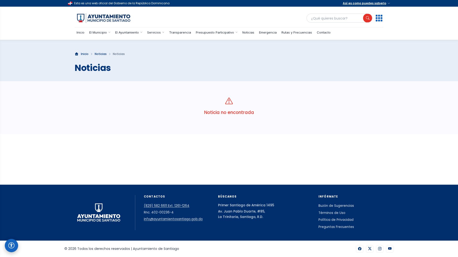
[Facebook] (360, 249)
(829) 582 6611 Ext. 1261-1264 (166, 205)
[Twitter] (370, 249)
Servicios (154, 32)
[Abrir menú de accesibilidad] (11, 245)
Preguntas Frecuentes (336, 227)
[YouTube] (390, 249)
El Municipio (98, 32)
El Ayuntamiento (127, 32)
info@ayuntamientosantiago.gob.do (173, 219)
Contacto (324, 32)
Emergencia (268, 32)
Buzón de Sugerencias (336, 205)
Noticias (248, 32)
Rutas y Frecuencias (296, 32)
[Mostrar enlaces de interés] (379, 18)
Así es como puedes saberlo (364, 3)
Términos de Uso (331, 213)
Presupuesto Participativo (215, 32)
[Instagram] (380, 249)
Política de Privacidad (336, 219)
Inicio (80, 32)
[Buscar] (367, 18)
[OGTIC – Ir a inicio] (104, 18)
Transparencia (180, 32)
